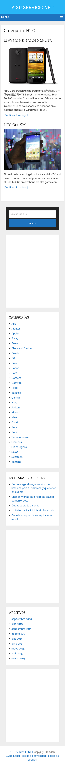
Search (32, 223)
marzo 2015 (18, 658)
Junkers (16, 407)
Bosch (15, 353)
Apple (15, 333)
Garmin (16, 397)
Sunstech (17, 456)
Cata (14, 373)
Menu (5, 17)
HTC (14, 402)
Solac (15, 451)
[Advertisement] (32, 270)
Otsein (15, 422)
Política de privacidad (33, 755)
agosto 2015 (19, 633)
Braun (15, 363)
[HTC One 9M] (32, 149)
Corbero (16, 377)
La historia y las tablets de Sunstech (33, 510)
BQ (13, 358)
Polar (15, 427)
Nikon (15, 417)
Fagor (15, 387)
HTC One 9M (15, 124)
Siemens (17, 442)
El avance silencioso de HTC (28, 40)
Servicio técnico (21, 437)
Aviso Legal (13, 755)
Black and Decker (22, 348)
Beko (15, 343)
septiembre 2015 (22, 628)
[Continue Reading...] (16, 115)
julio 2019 (17, 623)
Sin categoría (19, 447)
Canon (15, 368)
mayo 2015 (18, 648)
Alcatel (16, 328)
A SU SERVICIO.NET (32, 7)
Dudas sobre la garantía (25, 505)
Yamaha (16, 461)
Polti (14, 432)
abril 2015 (17, 653)
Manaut (16, 412)
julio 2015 (17, 638)
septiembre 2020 (22, 619)
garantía (16, 392)
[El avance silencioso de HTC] (32, 66)
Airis (14, 323)
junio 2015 (17, 643)
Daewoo (17, 382)
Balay (15, 338)
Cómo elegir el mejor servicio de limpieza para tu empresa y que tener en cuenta (34, 488)
